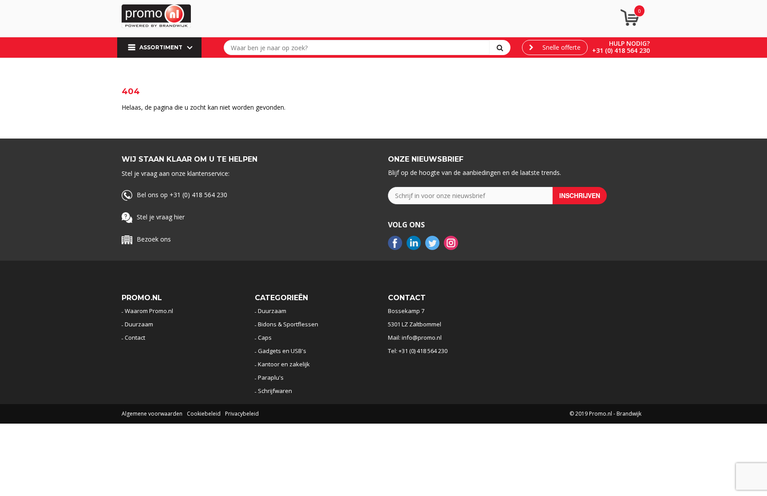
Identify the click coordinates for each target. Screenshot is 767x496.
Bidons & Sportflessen (288, 324)
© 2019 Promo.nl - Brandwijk (605, 413)
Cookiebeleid (204, 413)
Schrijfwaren (275, 391)
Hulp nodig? (629, 43)
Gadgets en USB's (282, 351)
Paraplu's (271, 377)
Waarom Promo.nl (149, 311)
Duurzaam (139, 324)
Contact (135, 337)
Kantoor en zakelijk (284, 364)
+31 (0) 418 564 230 (621, 50)
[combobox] (359, 47)
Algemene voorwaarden (152, 413)
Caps (265, 337)
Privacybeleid (242, 413)
